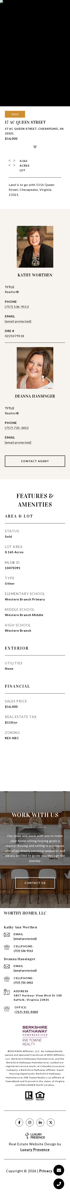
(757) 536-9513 (17, 306)
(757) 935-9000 (26, 1011)
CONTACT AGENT (35, 461)
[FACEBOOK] (19, 1122)
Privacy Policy (51, 1171)
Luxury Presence (35, 1149)
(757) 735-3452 (17, 428)
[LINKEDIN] (40, 1122)
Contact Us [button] (35, 882)
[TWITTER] (51, 1122)
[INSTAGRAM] (30, 1122)
